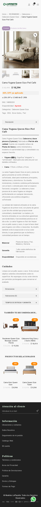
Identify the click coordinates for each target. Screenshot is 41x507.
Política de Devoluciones (12, 471)
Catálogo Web (7, 441)
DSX (9, 113)
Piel (24, 113)
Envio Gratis (16, 113)
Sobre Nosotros (8, 430)
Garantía (5, 476)
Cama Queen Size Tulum (29, 383)
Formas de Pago (8, 486)
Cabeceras (26, 14)
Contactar (36, 410)
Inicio (4, 14)
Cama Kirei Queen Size (10, 383)
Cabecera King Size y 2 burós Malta (30, 340)
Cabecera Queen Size (10, 17)
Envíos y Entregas (9, 481)
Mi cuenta (6, 446)
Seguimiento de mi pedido (12, 435)
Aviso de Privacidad (10, 465)
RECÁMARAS (14, 14)
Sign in (29, 4)
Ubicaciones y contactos (11, 425)
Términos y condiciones (11, 460)
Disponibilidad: (8, 106)
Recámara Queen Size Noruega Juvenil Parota (11, 341)
